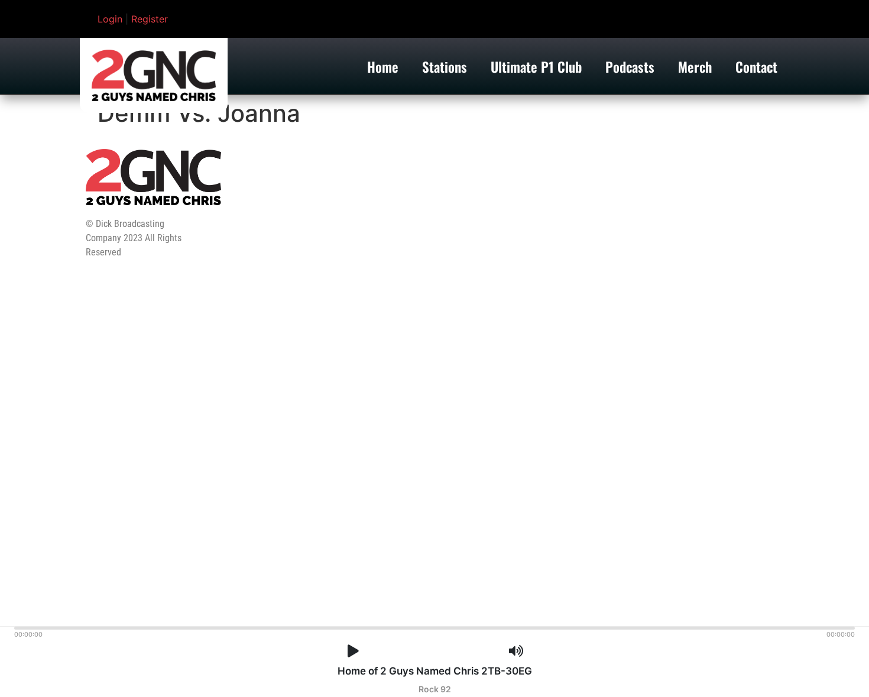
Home (382, 67)
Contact (756, 67)
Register (149, 19)
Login (110, 19)
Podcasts (629, 67)
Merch (695, 67)
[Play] (353, 651)
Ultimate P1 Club (536, 67)
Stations (444, 67)
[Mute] (516, 651)
